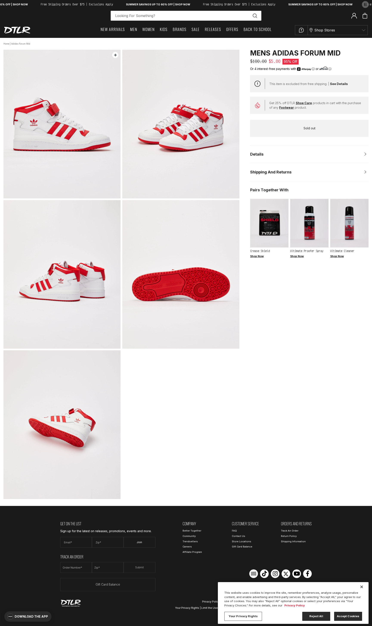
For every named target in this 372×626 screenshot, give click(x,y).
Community (189, 536)
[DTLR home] (17, 30)
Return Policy (289, 536)
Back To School (257, 29)
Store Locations (241, 541)
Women (148, 29)
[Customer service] (301, 30)
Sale (196, 29)
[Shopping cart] (365, 16)
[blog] (253, 573)
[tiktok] (264, 573)
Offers (232, 29)
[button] (27, 616)
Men (133, 29)
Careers (187, 546)
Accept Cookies (348, 616)
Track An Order (289, 530)
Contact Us (238, 536)
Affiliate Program (192, 551)
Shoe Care (304, 103)
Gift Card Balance (108, 584)
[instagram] (275, 573)
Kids (163, 29)
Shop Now (257, 256)
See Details (339, 84)
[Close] (361, 587)
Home (6, 43)
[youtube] (296, 573)
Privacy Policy (211, 601)
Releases (213, 29)
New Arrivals (113, 29)
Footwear (286, 107)
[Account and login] (354, 15)
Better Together (192, 530)
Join (139, 542)
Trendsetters (190, 541)
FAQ (234, 530)
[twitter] (286, 573)
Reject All (316, 616)
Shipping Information (293, 541)
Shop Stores (324, 30)
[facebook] (307, 573)
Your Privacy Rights (187, 607)
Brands (179, 29)
